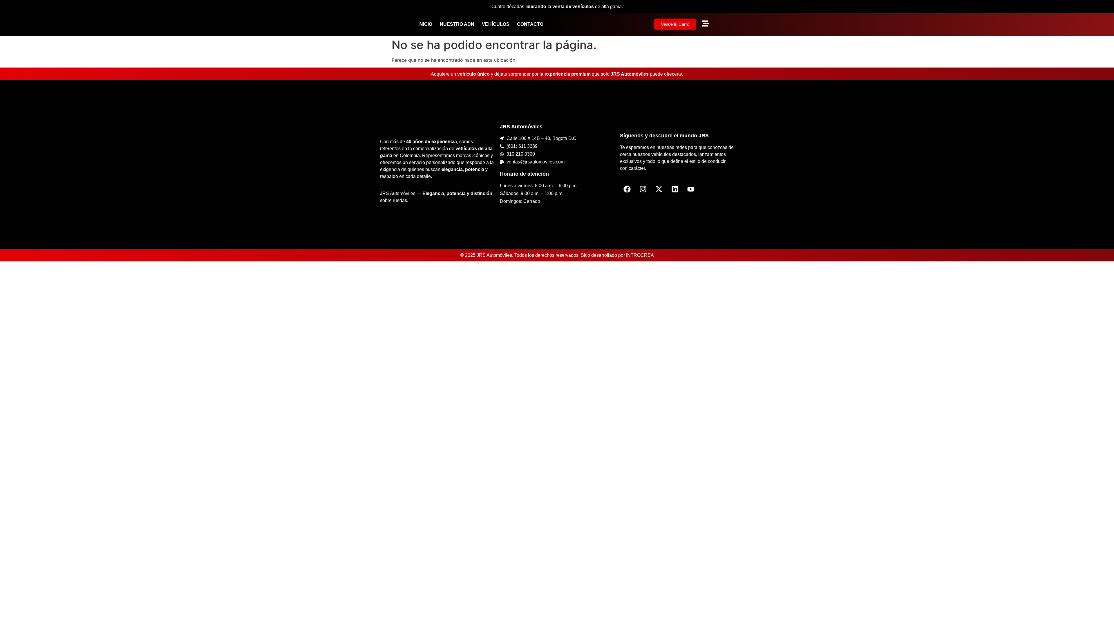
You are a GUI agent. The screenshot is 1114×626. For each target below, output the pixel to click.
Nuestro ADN (457, 24)
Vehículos (495, 24)
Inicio (425, 24)
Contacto (530, 24)
